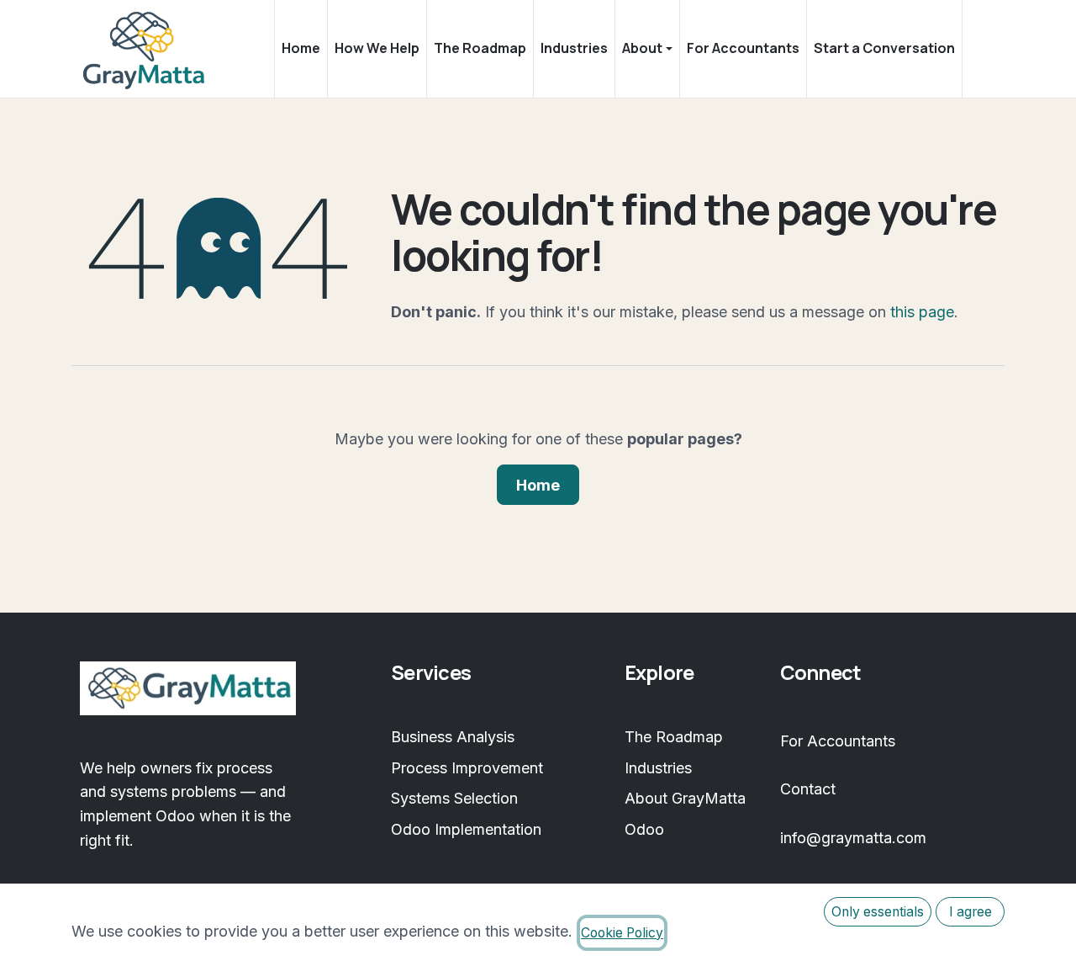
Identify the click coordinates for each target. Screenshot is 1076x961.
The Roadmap (674, 737)
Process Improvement (467, 768)
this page (922, 312)
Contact (808, 789)
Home (538, 485)
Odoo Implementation (466, 829)
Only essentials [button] (877, 912)
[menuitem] (301, 49)
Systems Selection (454, 798)
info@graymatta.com (853, 838)
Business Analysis (452, 737)
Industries (658, 768)
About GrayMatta (685, 798)
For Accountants (837, 741)
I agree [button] (970, 912)
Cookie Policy (622, 933)
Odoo (644, 829)
